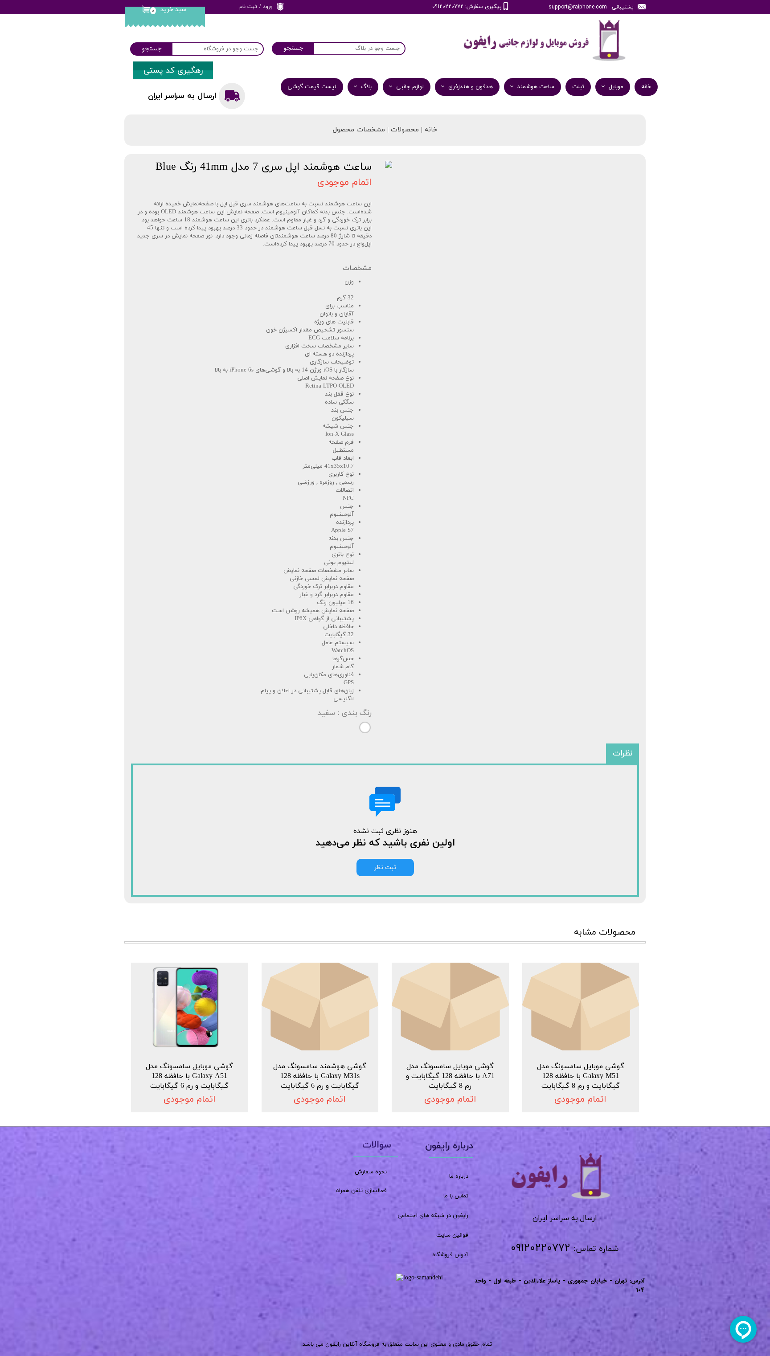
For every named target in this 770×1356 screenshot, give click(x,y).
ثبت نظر (385, 867)
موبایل (616, 87)
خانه (646, 87)
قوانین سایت (452, 1235)
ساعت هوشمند (535, 87)
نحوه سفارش (371, 1172)
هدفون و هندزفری (470, 87)
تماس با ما (455, 1196)
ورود (268, 6)
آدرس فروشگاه (450, 1255)
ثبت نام (248, 6)
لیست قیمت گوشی (311, 87)
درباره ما (458, 1176)
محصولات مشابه (604, 932)
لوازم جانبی (410, 87)
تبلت (578, 87)
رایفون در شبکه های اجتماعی (432, 1216)
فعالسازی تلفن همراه (361, 1191)
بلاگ (366, 87)
